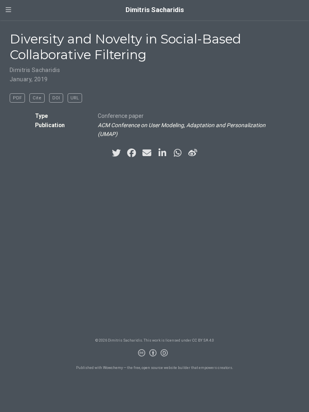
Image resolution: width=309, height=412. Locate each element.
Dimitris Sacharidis (155, 10)
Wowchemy (113, 367)
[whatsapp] (177, 153)
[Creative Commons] (154, 354)
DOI (56, 98)
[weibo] (193, 153)
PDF (17, 98)
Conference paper (121, 116)
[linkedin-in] (162, 153)
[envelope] (147, 153)
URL (74, 98)
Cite (37, 98)
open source (152, 367)
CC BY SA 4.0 (203, 340)
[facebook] (132, 153)
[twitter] (116, 153)
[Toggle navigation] (8, 10)
